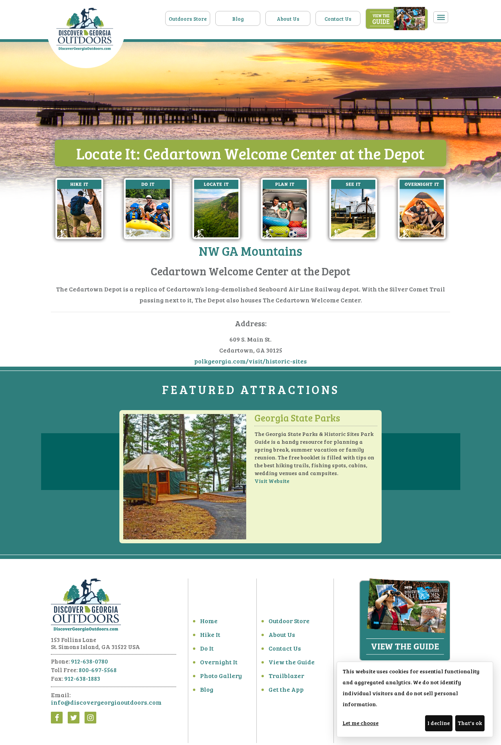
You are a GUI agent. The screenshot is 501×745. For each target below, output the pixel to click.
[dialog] (415, 699)
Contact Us (337, 18)
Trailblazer (286, 675)
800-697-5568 (98, 670)
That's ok (470, 723)
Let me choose (360, 723)
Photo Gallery (221, 675)
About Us (288, 18)
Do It (207, 648)
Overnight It (219, 662)
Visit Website (271, 481)
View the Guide (292, 662)
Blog (238, 18)
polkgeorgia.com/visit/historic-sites (250, 361)
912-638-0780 (89, 661)
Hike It (210, 634)
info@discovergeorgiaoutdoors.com (106, 702)
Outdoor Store (289, 621)
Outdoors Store (188, 18)
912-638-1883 (82, 678)
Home (209, 621)
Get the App (286, 689)
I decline (438, 723)
